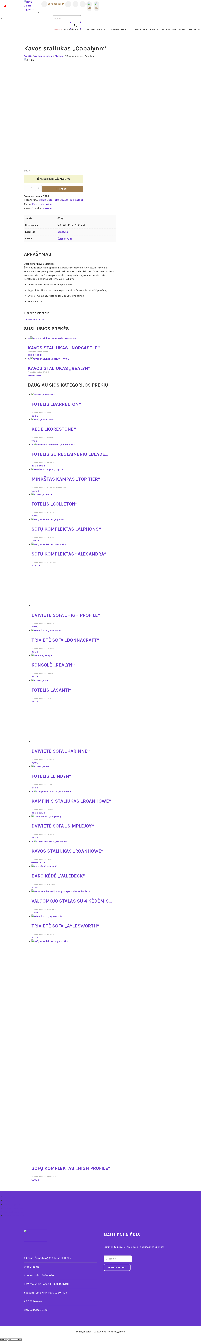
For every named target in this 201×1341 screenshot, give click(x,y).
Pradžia (28, 56)
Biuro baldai (157, 29)
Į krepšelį (62, 189)
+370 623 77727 (55, 4)
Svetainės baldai (73, 29)
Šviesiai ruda (64, 238)
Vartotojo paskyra (189, 29)
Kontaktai (171, 29)
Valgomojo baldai (96, 29)
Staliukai (59, 56)
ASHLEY (48, 208)
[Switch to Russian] (96, 4)
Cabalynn (62, 232)
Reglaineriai (141, 29)
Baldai (43, 200)
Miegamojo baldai (120, 29)
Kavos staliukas (42, 204)
